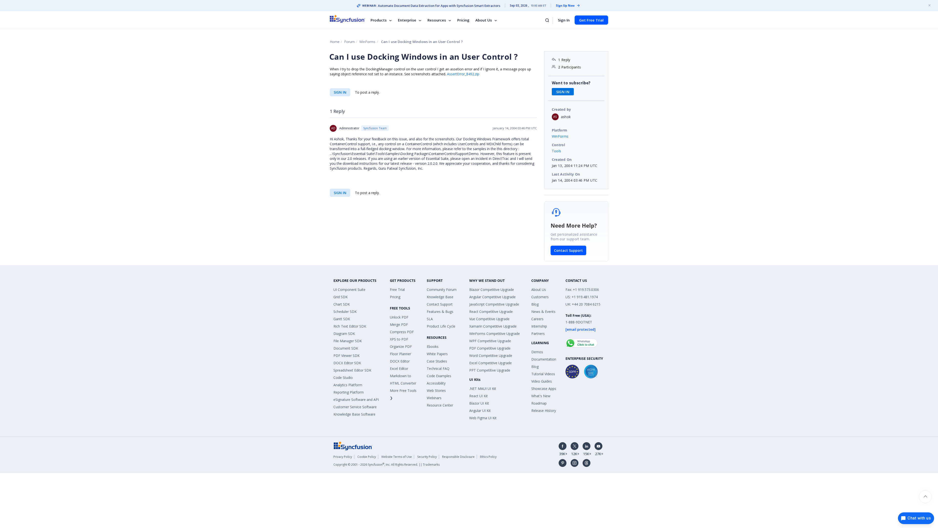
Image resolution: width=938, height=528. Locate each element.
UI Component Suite (349, 289)
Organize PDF (401, 346)
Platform (559, 130)
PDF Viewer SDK (346, 355)
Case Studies (437, 361)
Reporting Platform (348, 392)
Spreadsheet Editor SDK (352, 370)
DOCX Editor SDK (347, 363)
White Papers (437, 354)
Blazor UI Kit (479, 403)
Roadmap (539, 403)
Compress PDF (402, 332)
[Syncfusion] (353, 445)
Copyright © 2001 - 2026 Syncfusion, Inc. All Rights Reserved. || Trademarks (386, 464)
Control (558, 145)
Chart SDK (341, 304)
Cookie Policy (366, 457)
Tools (556, 151)
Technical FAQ (438, 368)
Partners (538, 333)
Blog (535, 304)
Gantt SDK (341, 319)
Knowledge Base (440, 297)
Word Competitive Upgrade (490, 355)
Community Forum (442, 289)
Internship (539, 326)
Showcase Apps (543, 388)
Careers (537, 319)
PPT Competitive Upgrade (489, 370)
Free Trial (397, 289)
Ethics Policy (488, 457)
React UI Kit (478, 396)
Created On (562, 159)
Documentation (543, 359)
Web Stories (436, 390)
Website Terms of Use (396, 457)
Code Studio (343, 377)
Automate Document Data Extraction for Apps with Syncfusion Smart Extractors (439, 5)
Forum (349, 41)
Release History (543, 410)
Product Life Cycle (441, 326)
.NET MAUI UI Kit (482, 388)
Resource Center (440, 405)
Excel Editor (399, 368)
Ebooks (432, 346)
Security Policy (427, 457)
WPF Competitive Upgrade (490, 341)
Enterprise (407, 20)
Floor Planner (400, 354)
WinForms (367, 41)
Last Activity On (566, 174)
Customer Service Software (355, 407)
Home (335, 41)
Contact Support (568, 250)
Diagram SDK (344, 333)
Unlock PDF (399, 317)
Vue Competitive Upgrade (489, 319)
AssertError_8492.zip (463, 74)
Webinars (434, 398)
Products (379, 20)
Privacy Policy (342, 457)
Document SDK (345, 348)
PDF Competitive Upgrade (490, 348)
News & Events (543, 311)
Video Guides (541, 381)
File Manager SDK (347, 341)
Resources (436, 20)
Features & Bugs (440, 311)
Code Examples (439, 376)
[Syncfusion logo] (347, 19)
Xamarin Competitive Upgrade (493, 326)
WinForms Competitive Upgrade (494, 333)
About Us (483, 20)
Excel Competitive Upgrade (490, 363)
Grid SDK (340, 297)
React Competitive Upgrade (491, 311)
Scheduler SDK (345, 311)
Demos (537, 352)
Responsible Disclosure (458, 457)
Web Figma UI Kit (483, 418)
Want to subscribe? (571, 83)
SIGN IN (340, 92)
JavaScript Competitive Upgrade (494, 304)
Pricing (463, 20)
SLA (430, 319)
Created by (561, 109)
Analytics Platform (347, 385)
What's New (540, 396)
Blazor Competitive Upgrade (491, 289)
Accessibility (436, 383)
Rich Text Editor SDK (349, 326)
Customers (540, 297)
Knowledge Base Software (354, 414)
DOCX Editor (400, 361)
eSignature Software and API (356, 399)
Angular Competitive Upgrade (492, 297)
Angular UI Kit (480, 410)
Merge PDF (399, 324)
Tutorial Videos (543, 374)
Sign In (564, 20)
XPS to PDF (399, 339)
